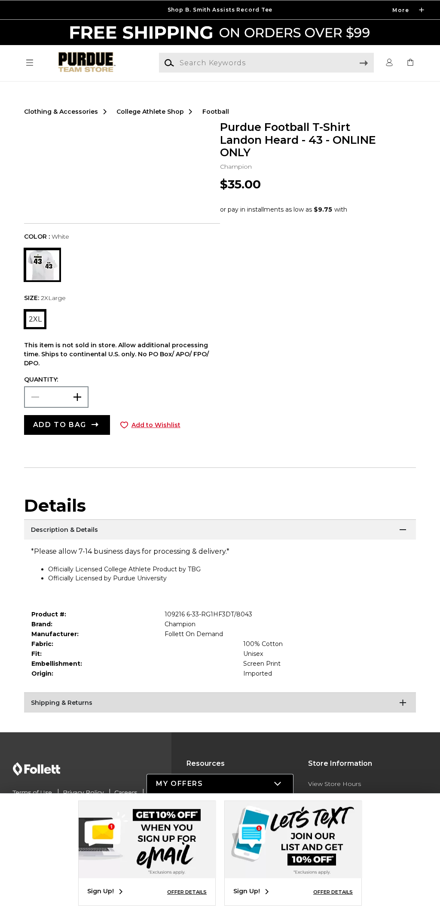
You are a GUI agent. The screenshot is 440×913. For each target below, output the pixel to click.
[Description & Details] (220, 530)
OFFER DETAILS (187, 892)
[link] (410, 62)
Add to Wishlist (155, 425)
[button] (220, 9)
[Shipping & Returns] (220, 703)
